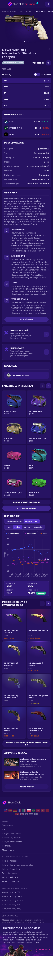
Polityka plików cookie (12, 842)
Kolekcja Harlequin (10, 881)
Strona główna (9, 11)
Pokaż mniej (26, 319)
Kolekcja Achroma (10, 877)
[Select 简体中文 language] (47, 810)
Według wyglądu (14, 521)
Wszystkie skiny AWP (11, 904)
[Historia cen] (24, 114)
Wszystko (38, 527)
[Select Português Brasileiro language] (33, 810)
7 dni (8, 527)
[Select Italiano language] (24, 810)
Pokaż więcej (27, 787)
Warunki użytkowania (11, 837)
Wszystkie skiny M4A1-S (12, 900)
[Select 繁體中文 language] (17, 814)
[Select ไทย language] (31, 814)
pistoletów (25, 11)
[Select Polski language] (28, 810)
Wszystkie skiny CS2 (11, 892)
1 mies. (17, 527)
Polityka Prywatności (11, 833)
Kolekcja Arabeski (9, 861)
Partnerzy (6, 846)
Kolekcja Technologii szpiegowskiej (17, 865)
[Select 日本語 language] (22, 814)
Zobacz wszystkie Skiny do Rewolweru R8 (26, 744)
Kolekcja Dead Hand (11, 869)
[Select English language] (5, 810)
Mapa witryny (8, 850)
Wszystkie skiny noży (11, 909)
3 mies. (27, 527)
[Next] (48, 385)
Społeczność (8, 825)
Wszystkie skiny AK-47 (12, 896)
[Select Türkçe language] (38, 810)
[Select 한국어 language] (26, 814)
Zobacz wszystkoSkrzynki (26, 502)
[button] (14, 625)
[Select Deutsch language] (15, 810)
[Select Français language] (19, 810)
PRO (4, 829)
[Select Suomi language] (35, 814)
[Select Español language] (10, 810)
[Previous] (42, 385)
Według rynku (31, 521)
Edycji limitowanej (10, 873)
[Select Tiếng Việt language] (42, 810)
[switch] (37, 74)
